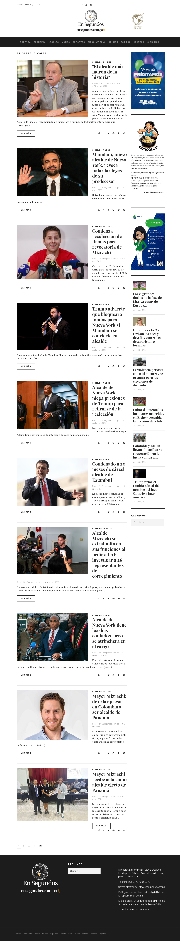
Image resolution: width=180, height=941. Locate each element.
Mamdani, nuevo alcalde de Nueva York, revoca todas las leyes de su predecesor (109, 167)
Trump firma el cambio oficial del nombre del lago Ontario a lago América (146, 489)
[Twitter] (86, 5)
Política (25, 42)
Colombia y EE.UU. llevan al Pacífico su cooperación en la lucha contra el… (147, 451)
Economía (40, 42)
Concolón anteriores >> (154, 192)
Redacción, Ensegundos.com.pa (105, 187)
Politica (108, 227)
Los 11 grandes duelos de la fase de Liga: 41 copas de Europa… (147, 299)
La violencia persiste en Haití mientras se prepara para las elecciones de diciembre (148, 377)
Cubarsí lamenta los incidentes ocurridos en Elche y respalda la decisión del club (148, 415)
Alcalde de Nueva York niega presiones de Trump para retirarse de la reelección (108, 400)
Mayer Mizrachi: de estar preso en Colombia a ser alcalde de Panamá (109, 706)
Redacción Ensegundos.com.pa (105, 259)
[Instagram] (91, 5)
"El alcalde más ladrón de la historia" (107, 71)
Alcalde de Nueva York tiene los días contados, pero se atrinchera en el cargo (109, 632)
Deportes (79, 42)
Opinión (113, 42)
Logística (153, 42)
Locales (53, 42)
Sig (41, 846)
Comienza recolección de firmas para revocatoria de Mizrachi (107, 241)
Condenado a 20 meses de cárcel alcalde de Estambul (109, 472)
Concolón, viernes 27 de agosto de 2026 (147, 173)
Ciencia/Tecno (97, 42)
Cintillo (97, 62)
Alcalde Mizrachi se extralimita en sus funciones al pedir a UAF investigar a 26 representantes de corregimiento (108, 554)
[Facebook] (82, 5)
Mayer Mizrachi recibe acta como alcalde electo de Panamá (109, 782)
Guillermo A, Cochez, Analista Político (107, 83)
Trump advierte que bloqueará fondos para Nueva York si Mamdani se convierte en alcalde (108, 325)
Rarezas (138, 42)
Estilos (126, 42)
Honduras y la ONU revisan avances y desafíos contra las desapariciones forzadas (147, 337)
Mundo (66, 42)
